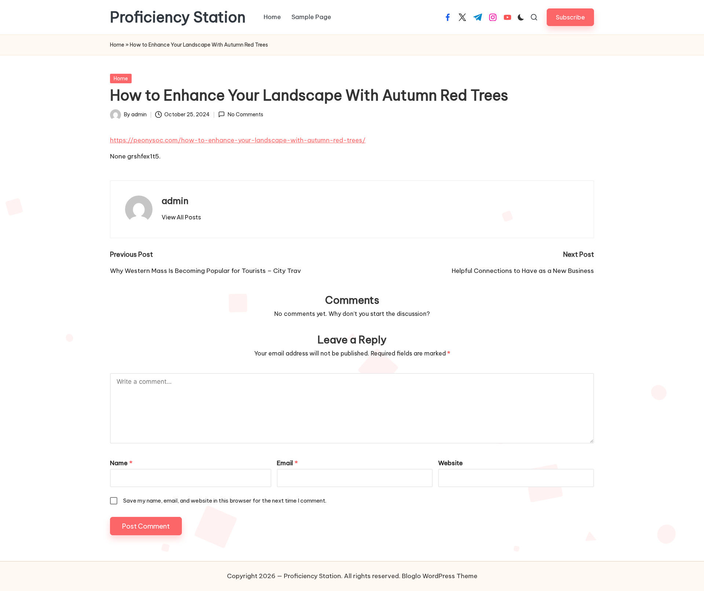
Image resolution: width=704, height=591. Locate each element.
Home (117, 44)
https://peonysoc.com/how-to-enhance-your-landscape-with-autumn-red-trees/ (238, 140)
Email (287, 463)
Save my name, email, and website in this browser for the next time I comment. (224, 500)
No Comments (245, 114)
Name (121, 463)
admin (175, 200)
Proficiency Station (178, 17)
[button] (570, 17)
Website (450, 463)
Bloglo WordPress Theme (439, 576)
